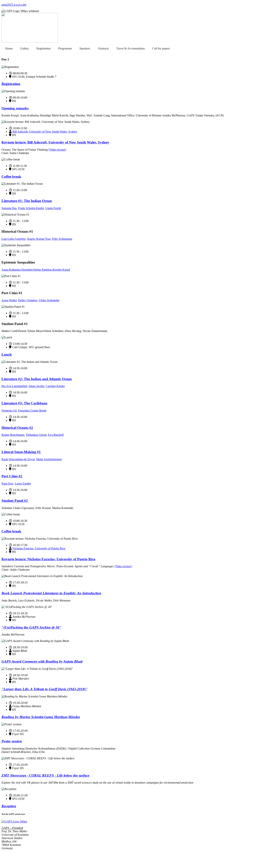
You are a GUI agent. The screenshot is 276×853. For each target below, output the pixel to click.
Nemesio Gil (9, 410)
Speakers (84, 48)
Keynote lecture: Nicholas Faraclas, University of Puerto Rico (48, 559)
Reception (9, 806)
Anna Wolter (9, 300)
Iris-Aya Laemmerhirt (14, 386)
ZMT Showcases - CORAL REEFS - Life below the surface (45, 775)
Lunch (7, 354)
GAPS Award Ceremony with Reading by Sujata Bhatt (42, 661)
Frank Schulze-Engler (31, 208)
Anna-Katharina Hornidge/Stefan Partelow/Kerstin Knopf (36, 269)
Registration (43, 48)
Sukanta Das (9, 208)
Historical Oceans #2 (17, 428)
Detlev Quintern (27, 300)
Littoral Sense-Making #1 (21, 452)
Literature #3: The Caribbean (24, 403)
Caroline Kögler (55, 386)
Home (9, 48)
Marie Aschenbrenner (49, 459)
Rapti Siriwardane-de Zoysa (18, 459)
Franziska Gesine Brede (32, 410)
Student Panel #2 (15, 501)
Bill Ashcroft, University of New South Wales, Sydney (44, 131)
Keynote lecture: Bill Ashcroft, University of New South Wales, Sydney (55, 142)
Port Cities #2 (12, 476)
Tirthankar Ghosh (36, 434)
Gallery (24, 48)
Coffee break (11, 176)
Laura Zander (23, 483)
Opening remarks (15, 108)
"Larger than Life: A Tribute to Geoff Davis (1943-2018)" (45, 689)
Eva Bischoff (56, 434)
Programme (65, 48)
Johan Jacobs (36, 386)
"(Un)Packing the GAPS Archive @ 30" (31, 627)
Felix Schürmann (62, 238)
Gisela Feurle (53, 208)
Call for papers (161, 48)
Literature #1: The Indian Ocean (27, 201)
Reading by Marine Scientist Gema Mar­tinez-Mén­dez (41, 717)
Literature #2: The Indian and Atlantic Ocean (37, 379)
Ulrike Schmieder (49, 300)
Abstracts (103, 48)
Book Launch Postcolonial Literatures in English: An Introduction (51, 593)
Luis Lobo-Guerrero (14, 238)
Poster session (12, 741)
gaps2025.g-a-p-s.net (14, 4)
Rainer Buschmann (13, 434)
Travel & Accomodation (130, 48)
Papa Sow (7, 483)
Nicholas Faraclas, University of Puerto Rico (38, 548)
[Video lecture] (57, 149)
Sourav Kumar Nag (38, 238)
